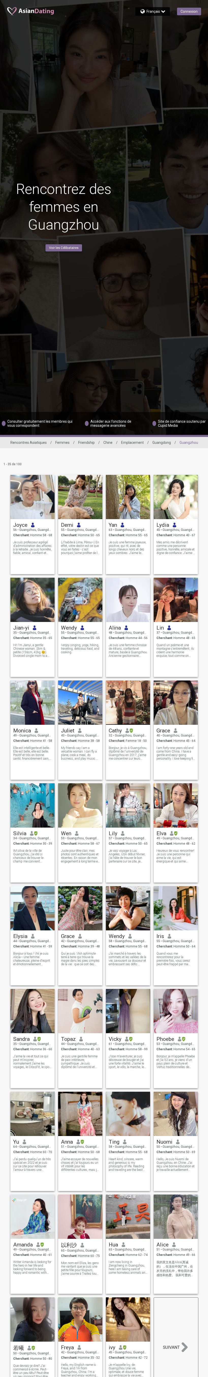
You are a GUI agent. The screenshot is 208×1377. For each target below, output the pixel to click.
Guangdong (161, 443)
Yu (16, 1142)
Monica (22, 731)
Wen (66, 833)
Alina (115, 628)
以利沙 (69, 1245)
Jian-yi (21, 628)
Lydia (162, 525)
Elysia (20, 936)
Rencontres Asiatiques (28, 443)
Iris (160, 936)
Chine (108, 443)
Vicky (115, 1039)
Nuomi (164, 1142)
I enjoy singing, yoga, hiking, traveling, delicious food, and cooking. (80, 648)
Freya (67, 1347)
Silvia (19, 833)
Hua (113, 1245)
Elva (161, 833)
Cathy (115, 731)
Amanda (23, 1245)
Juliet (67, 731)
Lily (113, 833)
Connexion (189, 11)
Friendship (86, 443)
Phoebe (165, 1039)
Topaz (68, 1039)
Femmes (62, 443)
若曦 (18, 1348)
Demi (67, 525)
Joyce (20, 525)
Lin (160, 628)
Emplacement (132, 443)
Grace (163, 731)
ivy (112, 1347)
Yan (113, 525)
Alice (162, 1245)
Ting (114, 1142)
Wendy (69, 628)
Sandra (21, 1039)
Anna (67, 1142)
